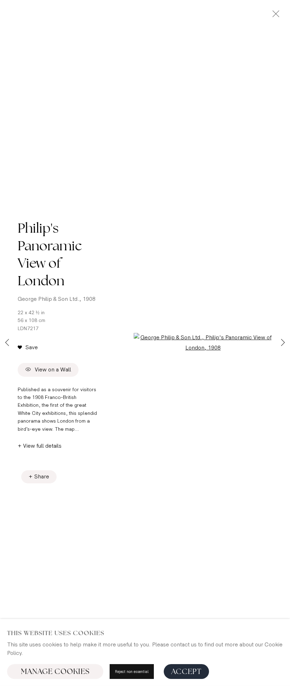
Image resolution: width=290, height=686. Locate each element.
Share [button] (41, 476)
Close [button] (274, 16)
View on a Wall (53, 369)
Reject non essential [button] (132, 671)
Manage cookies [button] (55, 671)
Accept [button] (186, 671)
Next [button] (283, 343)
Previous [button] (7, 343)
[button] (28, 347)
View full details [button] (42, 446)
